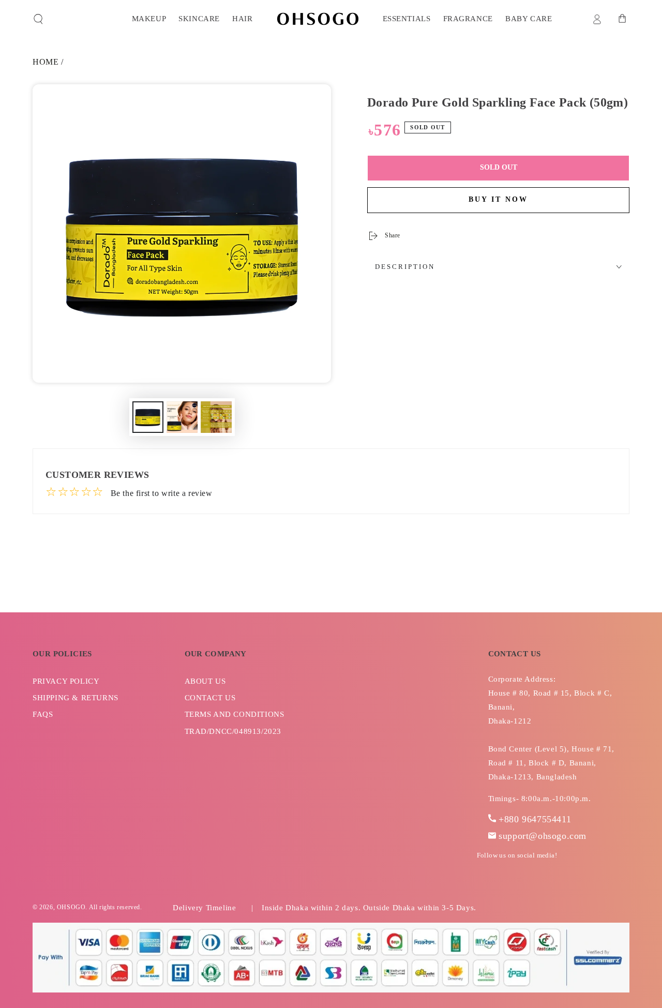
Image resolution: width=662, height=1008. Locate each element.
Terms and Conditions (234, 714)
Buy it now (498, 199)
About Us (205, 681)
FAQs (43, 714)
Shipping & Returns (75, 698)
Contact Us (210, 698)
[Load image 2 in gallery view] (182, 417)
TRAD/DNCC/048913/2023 (233, 731)
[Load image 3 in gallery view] (216, 417)
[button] (38, 19)
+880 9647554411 (535, 819)
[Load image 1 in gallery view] (147, 417)
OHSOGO (71, 907)
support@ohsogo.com (542, 836)
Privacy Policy (66, 681)
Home (45, 61)
